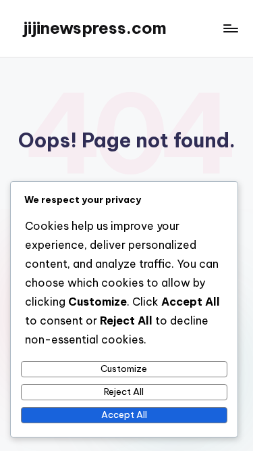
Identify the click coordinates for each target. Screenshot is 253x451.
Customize (124, 368)
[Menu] (230, 28)
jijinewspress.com (95, 28)
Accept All (124, 414)
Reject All (124, 391)
